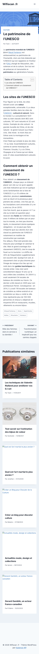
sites (6, 315)
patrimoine (28, 311)
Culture (6, 30)
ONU (9, 64)
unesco (23, 315)
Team (8, 44)
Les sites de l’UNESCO (14, 83)
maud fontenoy (9, 311)
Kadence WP (21, 648)
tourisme (14, 315)
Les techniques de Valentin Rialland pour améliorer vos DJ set (18, 385)
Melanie (10, 522)
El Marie (10, 608)
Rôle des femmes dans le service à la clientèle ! (9, 330)
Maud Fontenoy (14, 52)
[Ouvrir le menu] (35, 4)
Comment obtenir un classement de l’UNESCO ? (18, 86)
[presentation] (19, 367)
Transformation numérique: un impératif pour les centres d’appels (29, 331)
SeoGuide (11, 436)
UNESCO (8, 113)
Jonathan (11, 479)
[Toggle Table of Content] (31, 79)
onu (19, 311)
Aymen (10, 565)
